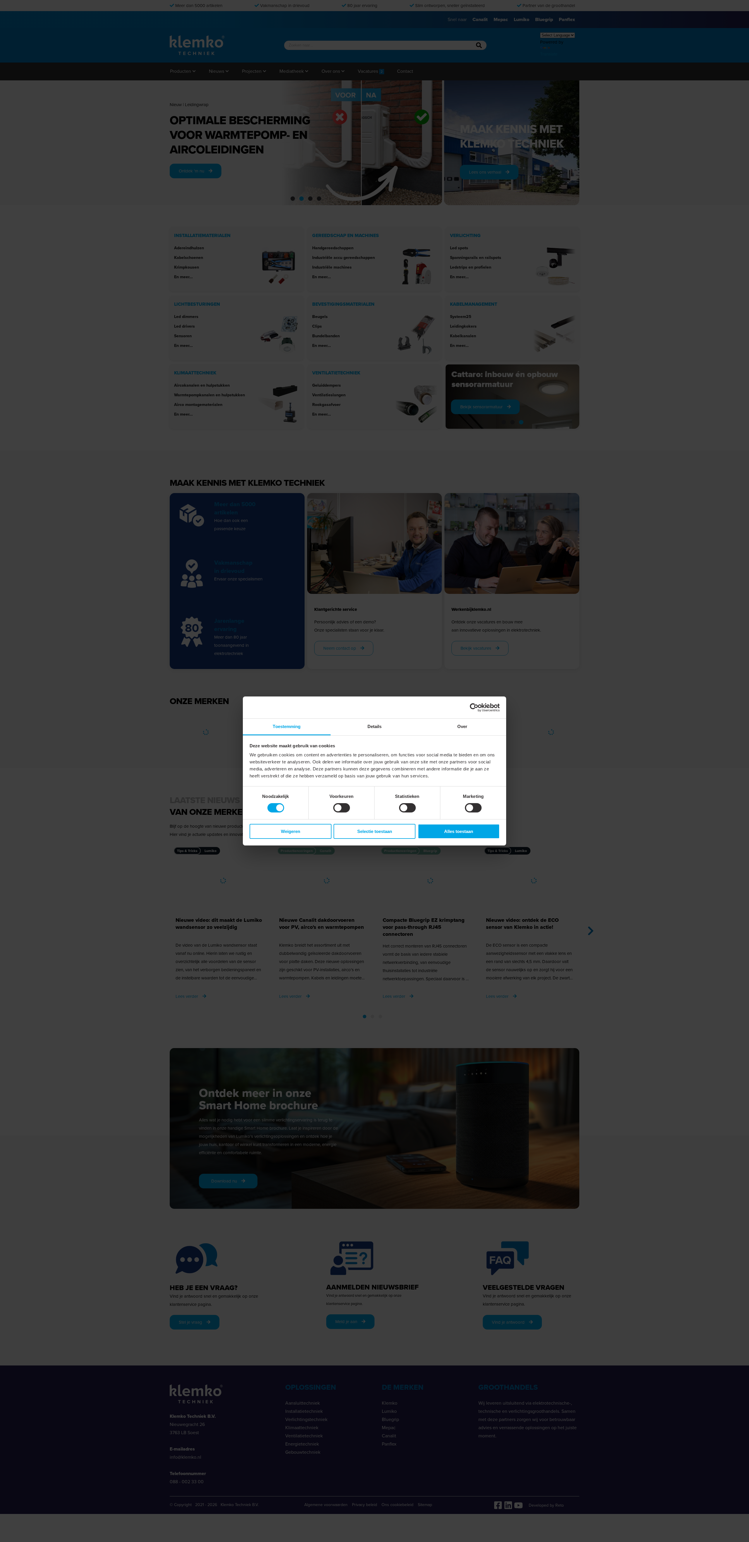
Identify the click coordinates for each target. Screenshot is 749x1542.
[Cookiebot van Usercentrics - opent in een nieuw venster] (474, 707)
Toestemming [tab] (286, 726)
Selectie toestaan (374, 831)
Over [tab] (462, 726)
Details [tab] (374, 726)
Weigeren (290, 831)
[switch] (341, 808)
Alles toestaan (458, 831)
